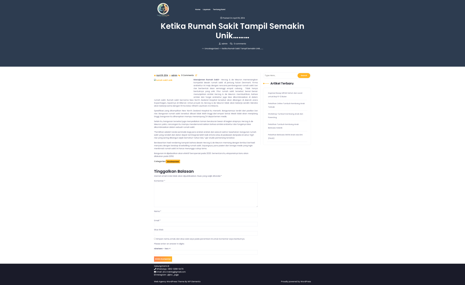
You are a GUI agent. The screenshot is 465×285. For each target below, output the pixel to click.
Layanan (206, 9)
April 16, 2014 (162, 75)
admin (174, 75)
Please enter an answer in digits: (169, 243)
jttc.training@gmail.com (174, 271)
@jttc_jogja (173, 274)
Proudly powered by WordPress (296, 281)
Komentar (159, 180)
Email (157, 220)
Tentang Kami (219, 9)
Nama (157, 211)
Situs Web (158, 229)
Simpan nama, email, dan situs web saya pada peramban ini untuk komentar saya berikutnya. (200, 239)
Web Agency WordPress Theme (169, 281)
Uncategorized (212, 48)
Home (197, 9)
